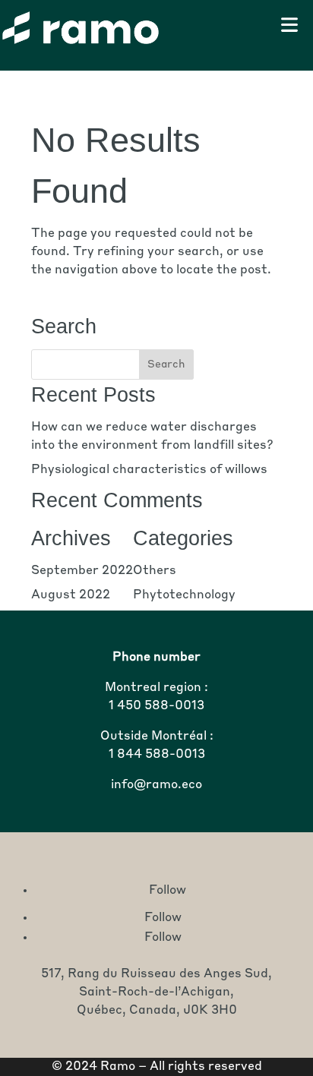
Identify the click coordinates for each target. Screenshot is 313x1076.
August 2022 (70, 595)
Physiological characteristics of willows (149, 470)
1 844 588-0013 (157, 755)
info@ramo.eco (156, 785)
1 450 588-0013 (156, 706)
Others (154, 571)
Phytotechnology (184, 595)
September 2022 (82, 571)
